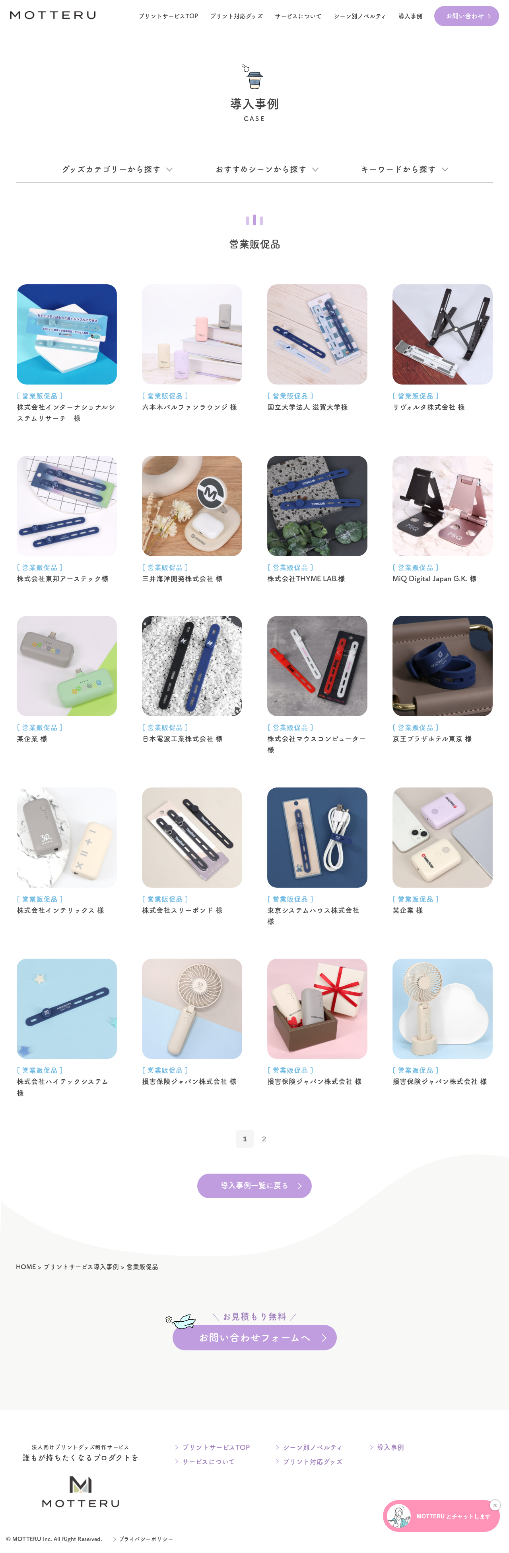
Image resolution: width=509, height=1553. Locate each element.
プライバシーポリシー (146, 1539)
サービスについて (298, 16)
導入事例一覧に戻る (255, 1185)
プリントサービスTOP (168, 16)
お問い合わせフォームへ (254, 1333)
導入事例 (410, 16)
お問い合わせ (465, 16)
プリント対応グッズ (236, 16)
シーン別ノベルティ (313, 1447)
